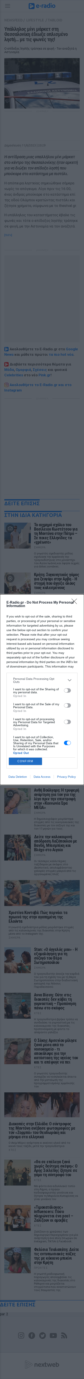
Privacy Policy (66, 776)
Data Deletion (17, 776)
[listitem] (42, 680)
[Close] (76, 603)
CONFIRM (25, 761)
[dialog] (42, 689)
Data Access (42, 776)
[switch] (67, 690)
